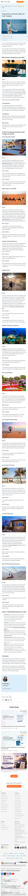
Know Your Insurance (5, 827)
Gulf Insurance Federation (7, 880)
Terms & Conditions (10, 858)
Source (3, 79)
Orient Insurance (18, 813)
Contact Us (4, 855)
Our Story (6, 853)
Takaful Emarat (18, 809)
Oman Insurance (18, 804)
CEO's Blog (3, 825)
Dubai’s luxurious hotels (7, 163)
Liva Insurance (17, 798)
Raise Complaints (11, 855)
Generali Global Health (19, 815)
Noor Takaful (17, 818)
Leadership (11, 853)
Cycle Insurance (4, 811)
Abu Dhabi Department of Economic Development (6, 892)
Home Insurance (4, 796)
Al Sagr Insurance (18, 811)
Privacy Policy (23, 855)
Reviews (17, 858)
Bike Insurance (4, 807)
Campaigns (21, 853)
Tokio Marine (17, 807)
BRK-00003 (18, 886)
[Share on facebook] (6, 700)
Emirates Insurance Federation (7, 881)
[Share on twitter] (8, 700)
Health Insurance (4, 798)
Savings (2, 802)
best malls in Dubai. (13, 545)
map (20, 826)
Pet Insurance (3, 809)
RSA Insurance (17, 796)
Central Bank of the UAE (10, 879)
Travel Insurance (4, 804)
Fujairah (3, 349)
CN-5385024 (17, 892)
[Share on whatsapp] (11, 700)
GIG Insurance (17, 794)
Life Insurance (3, 800)
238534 (20, 885)
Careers (17, 855)
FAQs (21, 858)
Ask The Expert (4, 829)
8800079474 (2, 894)
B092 (11, 893)
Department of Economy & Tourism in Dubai (11, 885)
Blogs (2, 823)
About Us (16, 853)
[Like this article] (10, 697)
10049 (15, 887)
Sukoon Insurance (18, 802)
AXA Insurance (17, 800)
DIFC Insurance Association (7, 887)
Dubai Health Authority (13, 886)
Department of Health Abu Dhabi (4, 893)
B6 (15, 881)
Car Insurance (4, 794)
